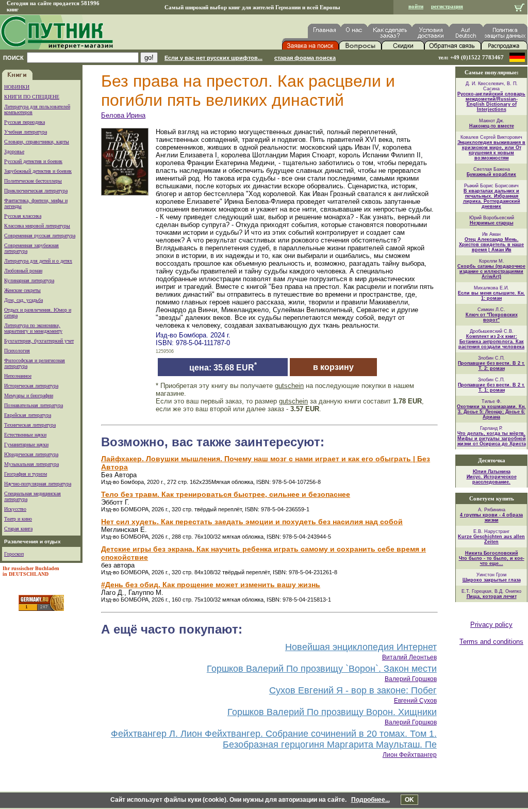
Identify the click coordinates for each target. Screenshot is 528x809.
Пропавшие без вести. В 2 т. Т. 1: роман (491, 387)
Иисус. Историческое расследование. (492, 479)
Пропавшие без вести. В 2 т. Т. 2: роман (491, 366)
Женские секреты (22, 290)
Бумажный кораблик (491, 174)
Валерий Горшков (411, 679)
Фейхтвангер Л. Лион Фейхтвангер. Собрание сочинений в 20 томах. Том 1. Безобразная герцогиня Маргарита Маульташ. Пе (274, 739)
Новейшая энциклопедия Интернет (361, 647)
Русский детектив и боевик (33, 161)
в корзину (333, 367)
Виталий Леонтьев (409, 657)
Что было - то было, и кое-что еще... (491, 561)
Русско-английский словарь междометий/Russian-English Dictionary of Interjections (491, 101)
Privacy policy (491, 624)
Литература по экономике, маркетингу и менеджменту (33, 328)
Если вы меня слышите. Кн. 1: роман (491, 295)
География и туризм (25, 474)
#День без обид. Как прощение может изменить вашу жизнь (210, 584)
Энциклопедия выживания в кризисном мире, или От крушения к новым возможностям (491, 150)
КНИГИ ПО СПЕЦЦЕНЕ (31, 97)
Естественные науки (25, 435)
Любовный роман (23, 270)
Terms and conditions (491, 641)
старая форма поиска (305, 58)
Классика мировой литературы (37, 226)
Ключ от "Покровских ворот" (492, 317)
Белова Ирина (123, 115)
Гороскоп (14, 554)
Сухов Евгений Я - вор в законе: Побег (353, 690)
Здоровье (14, 151)
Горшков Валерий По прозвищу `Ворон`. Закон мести (322, 669)
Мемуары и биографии (28, 395)
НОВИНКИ (16, 87)
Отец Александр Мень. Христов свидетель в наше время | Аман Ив (491, 244)
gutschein (289, 386)
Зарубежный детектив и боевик (38, 171)
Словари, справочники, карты (36, 141)
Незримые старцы (492, 222)
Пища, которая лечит (492, 596)
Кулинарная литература (29, 280)
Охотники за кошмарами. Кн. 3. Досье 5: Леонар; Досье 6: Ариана (491, 411)
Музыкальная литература (31, 464)
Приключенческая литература (36, 190)
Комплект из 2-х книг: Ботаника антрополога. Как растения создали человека (491, 341)
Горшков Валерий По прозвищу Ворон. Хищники (332, 712)
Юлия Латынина (491, 471)
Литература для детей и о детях (38, 261)
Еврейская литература (27, 415)
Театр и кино (18, 519)
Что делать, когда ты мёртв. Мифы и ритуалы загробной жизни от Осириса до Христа (491, 438)
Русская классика (22, 216)
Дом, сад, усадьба (23, 300)
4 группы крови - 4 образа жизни (491, 517)
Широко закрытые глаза (492, 580)
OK (409, 799)
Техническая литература (30, 425)
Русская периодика (24, 122)
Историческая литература (31, 386)
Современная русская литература (39, 235)
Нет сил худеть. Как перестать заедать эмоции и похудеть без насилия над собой (252, 521)
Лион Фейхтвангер (410, 754)
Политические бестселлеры (33, 181)
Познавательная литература (33, 405)
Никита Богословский (491, 553)
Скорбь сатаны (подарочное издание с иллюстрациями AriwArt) (491, 271)
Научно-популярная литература (37, 484)
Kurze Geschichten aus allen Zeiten (491, 539)
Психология (17, 350)
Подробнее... (370, 799)
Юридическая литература (31, 454)
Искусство (15, 509)
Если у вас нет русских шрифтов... (213, 58)
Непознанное (17, 376)
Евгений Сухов (415, 700)
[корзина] (519, 8)
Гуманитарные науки (26, 444)
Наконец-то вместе (491, 125)
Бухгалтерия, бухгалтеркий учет (39, 341)
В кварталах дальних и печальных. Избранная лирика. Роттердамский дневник (491, 198)
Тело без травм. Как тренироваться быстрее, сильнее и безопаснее (225, 494)
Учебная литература (25, 132)
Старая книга (18, 528)
